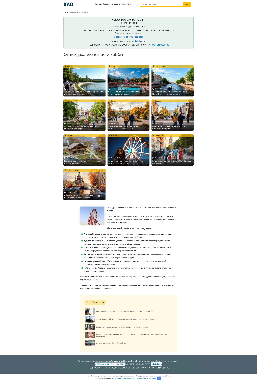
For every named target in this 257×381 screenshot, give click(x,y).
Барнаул (158, 101)
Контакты (126, 4)
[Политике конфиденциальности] (124, 378)
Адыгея (70, 135)
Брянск (113, 101)
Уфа (68, 66)
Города (106, 4)
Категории (116, 4)
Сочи (113, 66)
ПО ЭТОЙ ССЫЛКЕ (159, 45)
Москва (114, 135)
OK (159, 378)
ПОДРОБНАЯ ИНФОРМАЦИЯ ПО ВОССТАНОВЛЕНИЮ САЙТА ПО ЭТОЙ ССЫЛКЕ (128, 368)
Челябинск (159, 135)
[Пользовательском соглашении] (146, 378)
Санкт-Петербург (161, 66)
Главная (98, 4)
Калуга (69, 101)
